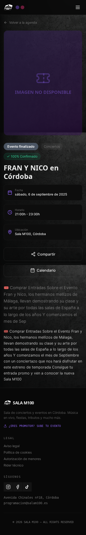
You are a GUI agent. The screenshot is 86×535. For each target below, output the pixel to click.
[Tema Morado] (17, 7)
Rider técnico (13, 465)
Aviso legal (11, 446)
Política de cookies (18, 452)
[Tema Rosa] (22, 7)
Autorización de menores (22, 459)
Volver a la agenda (23, 22)
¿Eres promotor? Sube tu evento (35, 426)
